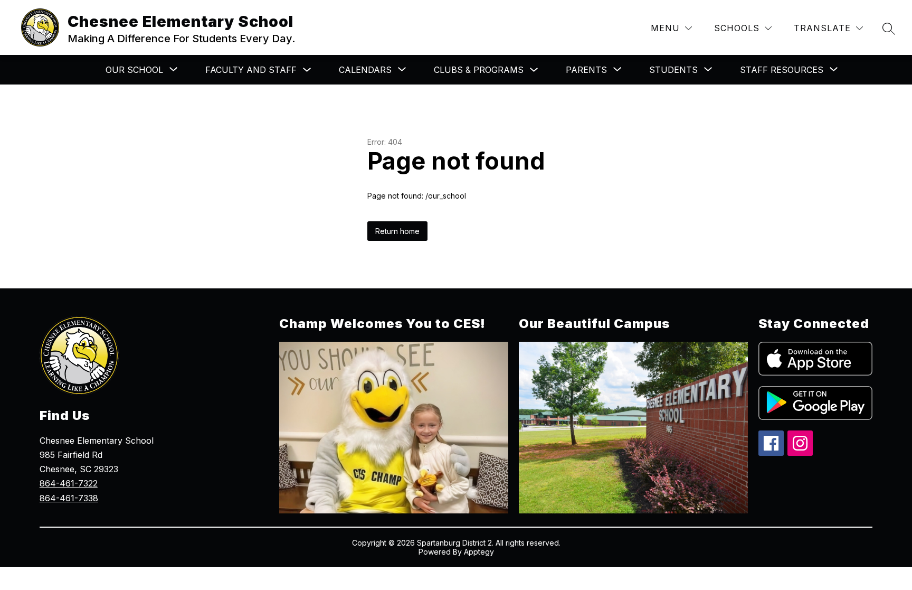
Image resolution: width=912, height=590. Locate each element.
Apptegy (479, 551)
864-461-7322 (69, 483)
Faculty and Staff (251, 69)
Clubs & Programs (479, 69)
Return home (397, 231)
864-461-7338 (69, 498)
